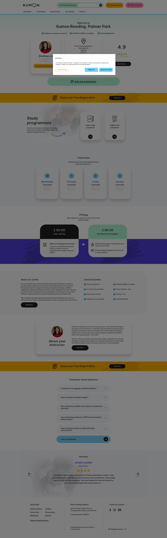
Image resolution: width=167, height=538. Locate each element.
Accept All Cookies (106, 69)
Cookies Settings (62, 69)
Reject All (91, 69)
